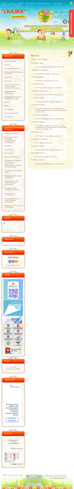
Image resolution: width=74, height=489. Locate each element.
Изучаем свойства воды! (46, 156)
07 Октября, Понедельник (39, 139)
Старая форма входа (13, 265)
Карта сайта (16, 5)
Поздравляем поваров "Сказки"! (49, 87)
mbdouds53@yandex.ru (59, 478)
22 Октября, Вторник (38, 84)
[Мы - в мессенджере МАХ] (13, 299)
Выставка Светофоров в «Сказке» (49, 150)
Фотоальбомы (5, 5)
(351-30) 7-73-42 (63, 12)
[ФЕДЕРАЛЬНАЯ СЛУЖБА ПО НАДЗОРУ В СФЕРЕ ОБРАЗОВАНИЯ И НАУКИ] (18, 345)
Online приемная (31, 3)
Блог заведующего (44, 3)
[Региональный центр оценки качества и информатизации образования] (8, 345)
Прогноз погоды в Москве (13, 369)
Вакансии (12, 3)
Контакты (20, 3)
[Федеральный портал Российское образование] (8, 339)
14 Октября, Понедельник (39, 115)
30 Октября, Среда (37, 63)
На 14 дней (13, 367)
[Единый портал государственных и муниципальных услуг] (13, 323)
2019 (38, 59)
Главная (33, 59)
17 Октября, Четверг (37, 97)
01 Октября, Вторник (38, 160)
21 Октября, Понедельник (39, 91)
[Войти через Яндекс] (13, 261)
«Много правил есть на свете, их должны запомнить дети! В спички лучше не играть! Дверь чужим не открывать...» (51, 127)
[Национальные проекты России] (13, 315)
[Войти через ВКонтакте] (9, 261)
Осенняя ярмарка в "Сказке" (48, 74)
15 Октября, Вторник (38, 104)
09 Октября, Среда (37, 132)
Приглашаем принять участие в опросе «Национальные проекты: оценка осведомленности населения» (51, 110)
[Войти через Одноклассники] (16, 261)
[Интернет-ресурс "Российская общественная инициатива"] (18, 339)
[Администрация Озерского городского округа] (8, 334)
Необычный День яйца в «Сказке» (49, 101)
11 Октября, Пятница (38, 122)
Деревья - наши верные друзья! (49, 136)
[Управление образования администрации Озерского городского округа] (18, 334)
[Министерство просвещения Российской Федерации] (8, 328)
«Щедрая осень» (44, 143)
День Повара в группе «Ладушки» (50, 94)
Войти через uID (13, 257)
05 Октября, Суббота (38, 146)
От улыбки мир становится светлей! (50, 119)
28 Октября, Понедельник (39, 70)
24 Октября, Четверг (37, 77)
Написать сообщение (12, 420)
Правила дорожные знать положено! (50, 164)
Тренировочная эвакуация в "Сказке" (50, 67)
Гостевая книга (57, 3)
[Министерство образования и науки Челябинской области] (18, 328)
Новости (4, 3)
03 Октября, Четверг (37, 153)
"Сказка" (13, 12)
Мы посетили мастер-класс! (47, 81)
